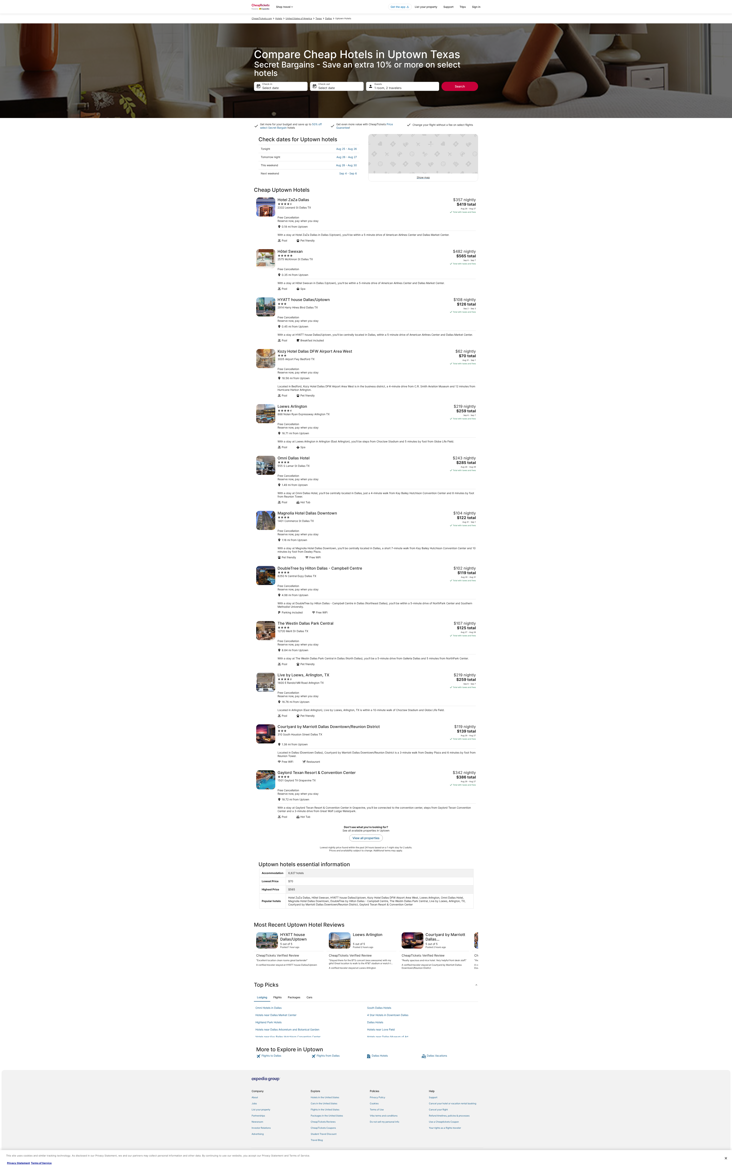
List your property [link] (261, 1109)
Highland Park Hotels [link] (268, 1022)
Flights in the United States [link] (325, 1109)
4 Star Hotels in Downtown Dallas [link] (387, 1015)
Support (448, 6)
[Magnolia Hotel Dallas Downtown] (366, 535)
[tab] (262, 997)
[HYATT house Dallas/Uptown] (366, 319)
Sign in (476, 6)
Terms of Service (41, 1163)
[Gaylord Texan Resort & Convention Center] (366, 794)
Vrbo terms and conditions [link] (383, 1115)
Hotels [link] (278, 18)
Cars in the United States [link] (324, 1103)
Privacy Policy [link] (377, 1097)
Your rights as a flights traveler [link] (445, 1127)
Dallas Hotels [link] (375, 1022)
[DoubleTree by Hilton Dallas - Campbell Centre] (366, 590)
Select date (270, 88)
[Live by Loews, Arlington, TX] (366, 695)
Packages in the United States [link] (327, 1115)
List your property (426, 6)
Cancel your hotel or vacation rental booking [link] (452, 1103)
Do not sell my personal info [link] (384, 1121)
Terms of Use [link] (377, 1109)
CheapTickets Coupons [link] (323, 1127)
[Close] (726, 1158)
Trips (463, 6)
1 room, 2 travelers (387, 88)
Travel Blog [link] (317, 1140)
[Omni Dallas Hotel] (366, 479)
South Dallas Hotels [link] (379, 1007)
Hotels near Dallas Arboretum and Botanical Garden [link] (287, 1029)
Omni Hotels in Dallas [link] (268, 1007)
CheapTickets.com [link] (262, 18)
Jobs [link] (254, 1103)
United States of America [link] (299, 18)
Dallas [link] (328, 18)
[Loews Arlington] (366, 426)
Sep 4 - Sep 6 (348, 173)
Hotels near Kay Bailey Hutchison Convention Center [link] (287, 1036)
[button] (366, 984)
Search (460, 86)
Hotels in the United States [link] (325, 1097)
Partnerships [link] (258, 1115)
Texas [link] (318, 18)
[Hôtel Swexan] (366, 270)
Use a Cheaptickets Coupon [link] (444, 1121)
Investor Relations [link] (261, 1127)
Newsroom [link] (257, 1121)
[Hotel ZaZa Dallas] (366, 220)
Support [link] (433, 1097)
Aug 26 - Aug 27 (346, 157)
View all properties (366, 838)
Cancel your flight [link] (438, 1109)
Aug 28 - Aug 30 (346, 165)
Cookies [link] (374, 1103)
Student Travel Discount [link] (323, 1133)
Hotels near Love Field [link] (381, 1029)
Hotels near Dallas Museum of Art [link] (387, 1036)
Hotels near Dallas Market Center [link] (275, 1015)
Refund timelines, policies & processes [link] (449, 1115)
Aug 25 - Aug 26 (346, 148)
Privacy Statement (18, 1163)
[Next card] (473, 952)
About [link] (255, 1097)
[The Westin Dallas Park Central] (366, 643)
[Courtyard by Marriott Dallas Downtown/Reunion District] (366, 744)
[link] (283, 1056)
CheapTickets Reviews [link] (323, 1121)
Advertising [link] (258, 1133)
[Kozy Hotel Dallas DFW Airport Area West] (366, 373)
